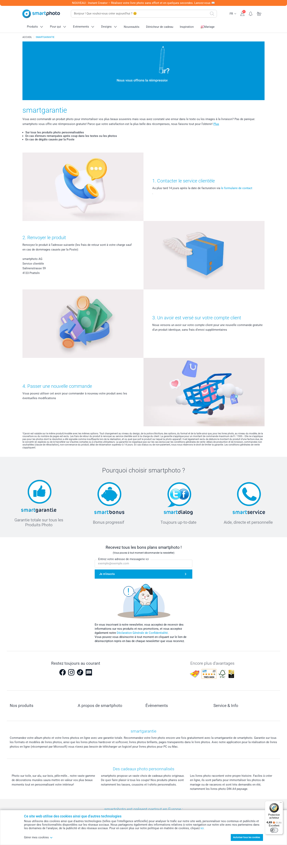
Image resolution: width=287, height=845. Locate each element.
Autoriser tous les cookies (246, 837)
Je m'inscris (107, 574)
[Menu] (280, 803)
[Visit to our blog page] (89, 672)
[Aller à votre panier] (259, 13)
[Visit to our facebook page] (62, 672)
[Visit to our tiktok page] (80, 672)
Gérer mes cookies (36, 837)
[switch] (274, 830)
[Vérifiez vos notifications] (251, 13)
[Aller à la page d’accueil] (41, 13)
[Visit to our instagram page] (71, 672)
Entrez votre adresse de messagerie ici (123, 559)
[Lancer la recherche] (212, 13)
